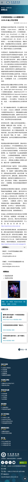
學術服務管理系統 (7, 423)
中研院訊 (4, 397)
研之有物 (4, 395)
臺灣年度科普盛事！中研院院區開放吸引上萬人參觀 (13, 316)
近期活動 (4, 369)
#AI (7, 301)
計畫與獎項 (5, 407)
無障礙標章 (23, 462)
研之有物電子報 (6, 441)
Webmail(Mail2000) (7, 421)
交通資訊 (3, 458)
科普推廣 (4, 393)
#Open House (18, 301)
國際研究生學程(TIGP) (8, 383)
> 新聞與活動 (8, 7)
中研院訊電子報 (6, 445)
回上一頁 (24, 349)
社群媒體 (19, 458)
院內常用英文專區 (7, 433)
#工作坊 (13, 304)
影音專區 (4, 399)
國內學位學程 (5, 385)
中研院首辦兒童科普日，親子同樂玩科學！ (13, 337)
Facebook (3, 462)
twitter (6, 462)
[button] (2, 2)
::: (0, 360)
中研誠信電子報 (6, 443)
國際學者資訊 (5, 428)
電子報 (3, 438)
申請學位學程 (5, 380)
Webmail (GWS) (6, 419)
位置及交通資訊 (6, 367)
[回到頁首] (25, 479)
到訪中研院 (4, 364)
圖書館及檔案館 (6, 375)
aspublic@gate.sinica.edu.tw (9, 477)
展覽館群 (4, 373)
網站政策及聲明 (11, 458)
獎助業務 (3, 404)
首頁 (4, 7)
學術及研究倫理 (6, 409)
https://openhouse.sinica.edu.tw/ (10, 226)
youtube (14, 462)
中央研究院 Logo (13, 2)
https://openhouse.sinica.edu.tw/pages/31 (13, 244)
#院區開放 (15, 319)
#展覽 (8, 304)
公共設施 (4, 371)
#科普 (11, 301)
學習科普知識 (5, 390)
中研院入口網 (5, 417)
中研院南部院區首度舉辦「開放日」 (13, 325)
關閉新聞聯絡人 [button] (14, 247)
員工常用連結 (5, 414)
